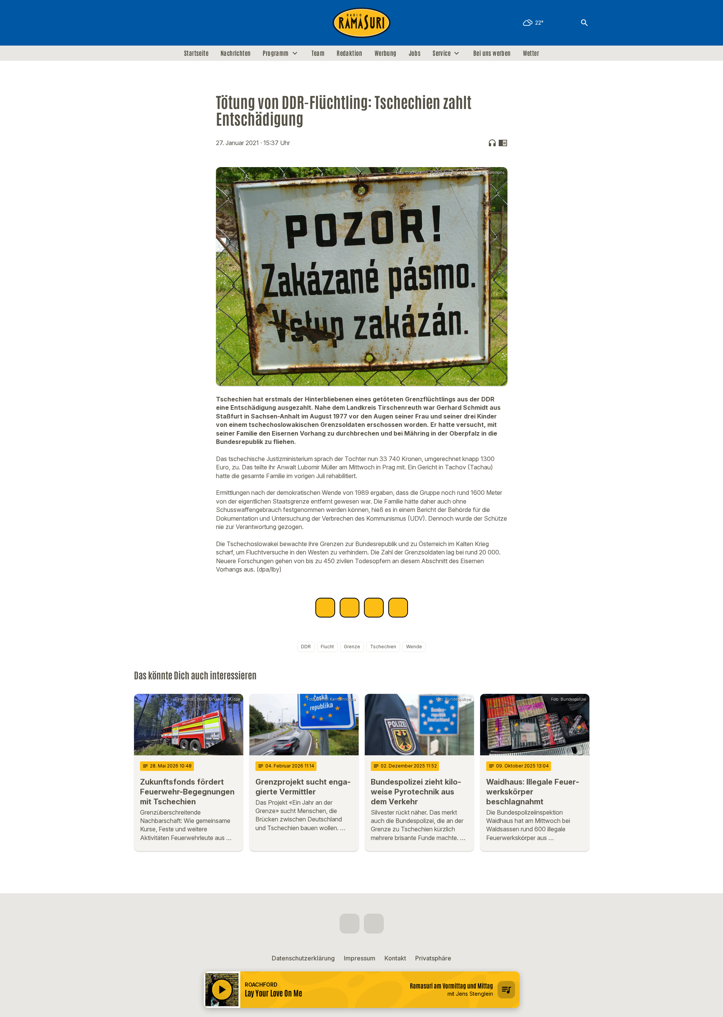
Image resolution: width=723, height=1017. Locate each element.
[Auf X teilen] (349, 608)
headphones (492, 142)
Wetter (531, 53)
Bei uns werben (492, 53)
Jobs (415, 53)
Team (318, 53)
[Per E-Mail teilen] (398, 608)
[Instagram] (156, 22)
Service (441, 53)
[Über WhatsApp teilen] (374, 608)
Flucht (327, 646)
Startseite (196, 53)
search (584, 22)
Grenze (352, 646)
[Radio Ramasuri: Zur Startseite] (362, 23)
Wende (414, 646)
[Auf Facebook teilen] (325, 608)
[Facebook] (141, 22)
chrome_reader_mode (502, 142)
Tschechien (383, 646)
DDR (306, 646)
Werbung (386, 53)
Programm (275, 53)
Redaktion (349, 53)
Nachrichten (235, 53)
